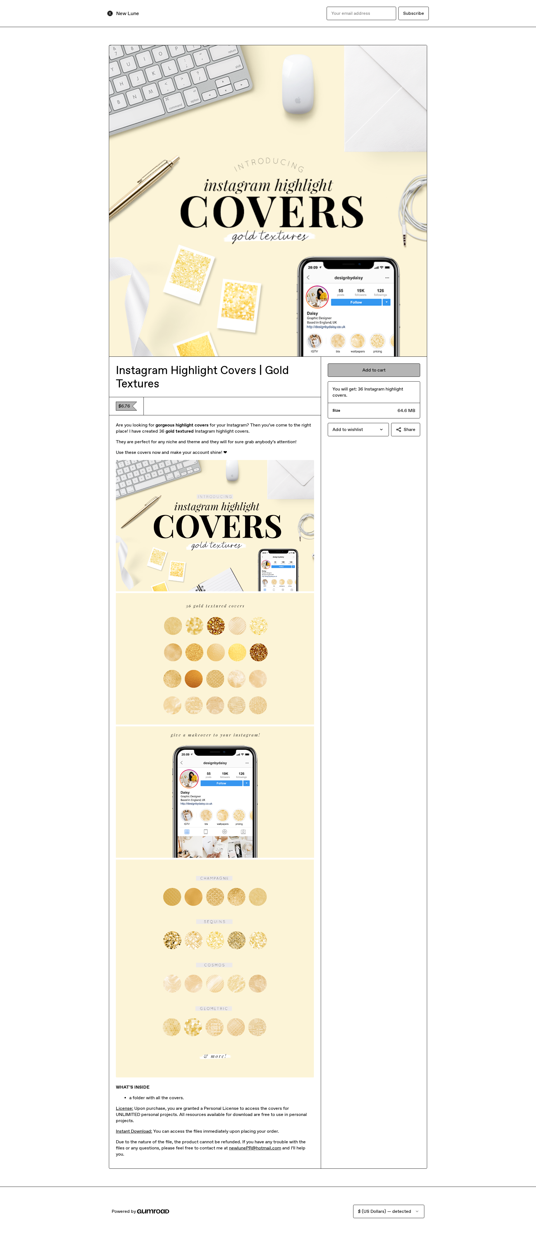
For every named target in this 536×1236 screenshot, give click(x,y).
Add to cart (374, 370)
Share (409, 429)
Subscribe (413, 13)
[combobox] (358, 429)
